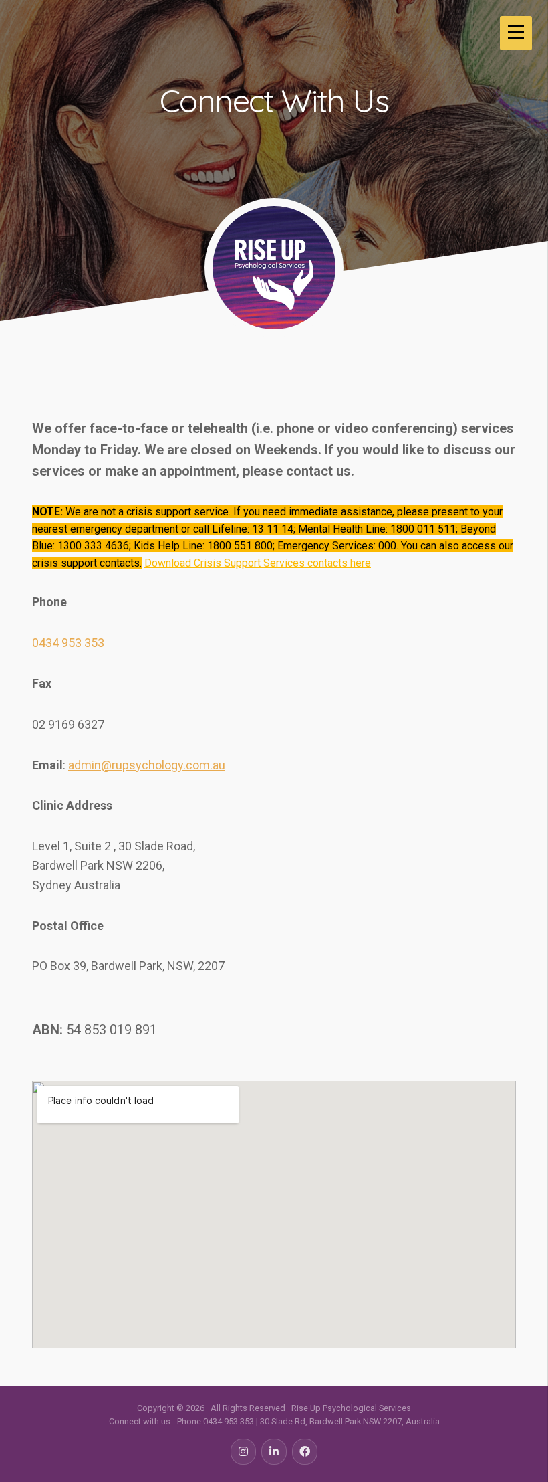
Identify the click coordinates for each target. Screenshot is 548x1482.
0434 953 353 (68, 643)
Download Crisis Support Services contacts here (257, 563)
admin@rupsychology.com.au (146, 765)
